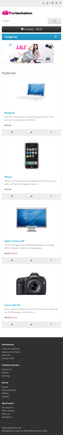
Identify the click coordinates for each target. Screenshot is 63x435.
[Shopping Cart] (56, 3)
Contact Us (7, 369)
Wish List (6, 413)
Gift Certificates (9, 390)
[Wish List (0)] (53, 3)
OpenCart (16, 427)
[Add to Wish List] (31, 132)
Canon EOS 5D (12, 305)
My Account (7, 407)
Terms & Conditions (11, 348)
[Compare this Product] (51, 132)
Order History (8, 410)
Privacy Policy (8, 358)
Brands (5, 387)
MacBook (9, 112)
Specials (5, 396)
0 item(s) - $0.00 (33, 29)
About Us (6, 355)
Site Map (6, 375)
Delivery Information (11, 352)
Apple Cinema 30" (14, 240)
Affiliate (5, 393)
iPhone (8, 176)
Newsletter (7, 417)
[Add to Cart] (12, 132)
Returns (5, 372)
